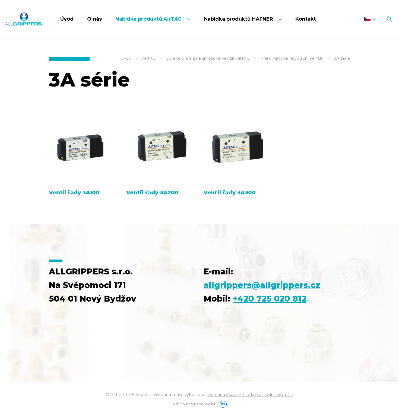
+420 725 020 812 (269, 299)
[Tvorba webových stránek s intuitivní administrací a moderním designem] (222, 404)
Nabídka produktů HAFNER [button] (239, 19)
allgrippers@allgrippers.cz (262, 285)
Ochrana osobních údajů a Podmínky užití (250, 394)
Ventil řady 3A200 (152, 192)
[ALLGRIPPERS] (23, 19)
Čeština (370, 19)
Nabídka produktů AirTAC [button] (149, 19)
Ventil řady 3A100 (74, 192)
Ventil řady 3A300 (230, 192)
